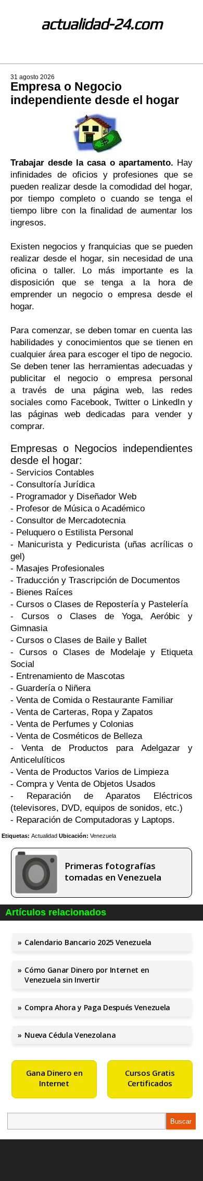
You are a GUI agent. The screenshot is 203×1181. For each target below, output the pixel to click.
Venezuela (103, 836)
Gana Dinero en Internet (54, 1077)
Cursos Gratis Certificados (149, 1077)
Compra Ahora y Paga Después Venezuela (97, 1007)
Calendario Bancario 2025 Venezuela (87, 942)
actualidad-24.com (101, 24)
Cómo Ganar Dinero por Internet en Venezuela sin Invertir (86, 975)
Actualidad (44, 836)
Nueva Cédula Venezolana (70, 1035)
